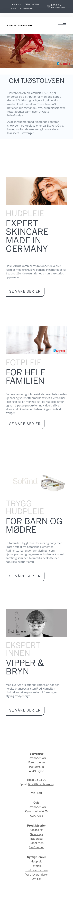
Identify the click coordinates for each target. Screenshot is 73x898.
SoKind (14, 8)
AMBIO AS (61, 893)
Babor (28, 4)
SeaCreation (36, 847)
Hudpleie (36, 861)
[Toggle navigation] (63, 25)
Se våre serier (25, 291)
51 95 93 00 (39, 780)
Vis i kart (36, 793)
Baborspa (36, 839)
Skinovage (36, 834)
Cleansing (36, 830)
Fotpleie (37, 866)
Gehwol (36, 4)
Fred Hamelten (25, 8)
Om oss (36, 879)
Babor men (36, 843)
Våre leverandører (36, 874)
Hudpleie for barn (36, 870)
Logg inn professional (59, 6)
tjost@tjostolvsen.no (40, 784)
